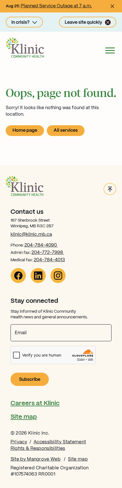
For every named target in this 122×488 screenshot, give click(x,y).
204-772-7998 (47, 253)
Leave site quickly (83, 22)
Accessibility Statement (59, 442)
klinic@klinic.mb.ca (31, 234)
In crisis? (20, 22)
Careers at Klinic (35, 403)
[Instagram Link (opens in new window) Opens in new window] (58, 282)
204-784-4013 (49, 260)
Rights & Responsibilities (37, 448)
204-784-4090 (41, 245)
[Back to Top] (110, 189)
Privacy (18, 442)
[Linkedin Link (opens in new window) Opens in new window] (38, 282)
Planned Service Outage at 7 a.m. (56, 6)
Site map (23, 417)
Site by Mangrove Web (35, 459)
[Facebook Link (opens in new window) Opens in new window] (18, 282)
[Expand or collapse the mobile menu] (110, 52)
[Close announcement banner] (112, 6)
